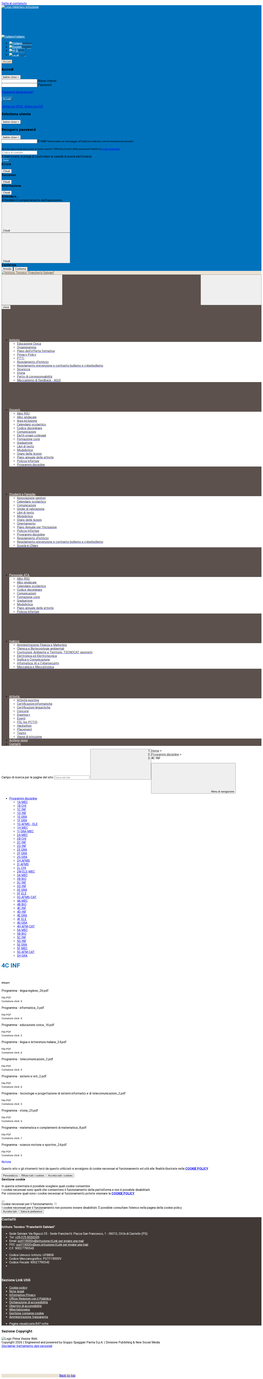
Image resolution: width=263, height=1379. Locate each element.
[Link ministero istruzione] (20, 7)
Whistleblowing (19, 1309)
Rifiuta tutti (32, 1175)
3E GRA (22, 890)
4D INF (21, 912)
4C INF (21, 908)
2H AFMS (23, 860)
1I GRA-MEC (25, 831)
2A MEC (22, 835)
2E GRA (22, 849)
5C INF (21, 937)
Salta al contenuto (14, 3)
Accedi (7, 61)
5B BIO (21, 934)
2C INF (21, 842)
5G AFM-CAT (26, 952)
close (6, 307)
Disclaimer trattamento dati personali (27, 1346)
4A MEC (22, 901)
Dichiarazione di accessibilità (28, 1302)
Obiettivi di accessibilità (25, 1306)
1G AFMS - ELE (27, 824)
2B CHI (21, 839)
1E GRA (22, 817)
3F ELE (21, 893)
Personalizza (10, 1175)
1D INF (21, 813)
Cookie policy (18, 1288)
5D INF (21, 941)
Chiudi (6, 171)
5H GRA (22, 955)
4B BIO (21, 904)
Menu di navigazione (222, 791)
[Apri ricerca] (231, 290)
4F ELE (21, 919)
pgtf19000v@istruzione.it (51, 1241)
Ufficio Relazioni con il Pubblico (30, 1299)
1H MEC (22, 828)
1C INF (21, 809)
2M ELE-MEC (26, 871)
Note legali (16, 1291)
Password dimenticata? (18, 92)
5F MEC (22, 948)
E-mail (42, 141)
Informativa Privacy (22, 1295)
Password (44, 85)
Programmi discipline (165, 754)
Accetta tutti (60, 1175)
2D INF (21, 846)
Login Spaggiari (111, 149)
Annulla (7, 268)
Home (155, 751)
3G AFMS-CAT (27, 897)
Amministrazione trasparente (28, 1317)
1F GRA (22, 820)
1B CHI (21, 806)
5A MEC (22, 930)
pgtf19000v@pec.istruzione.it (52, 1244)
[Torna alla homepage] (131, 273)
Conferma (20, 268)
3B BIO (21, 879)
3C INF (21, 882)
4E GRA (22, 915)
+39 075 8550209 (27, 1237)
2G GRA (22, 857)
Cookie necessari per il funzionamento (28, 1204)
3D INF (21, 886)
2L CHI (21, 868)
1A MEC (22, 802)
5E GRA (22, 945)
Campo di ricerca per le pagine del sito (27, 777)
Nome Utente (47, 81)
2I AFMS (23, 864)
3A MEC (22, 875)
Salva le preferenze (31, 1211)
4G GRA (22, 923)
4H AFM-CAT (26, 926)
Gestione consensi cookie (26, 1313)
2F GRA (22, 853)
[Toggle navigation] (32, 290)
